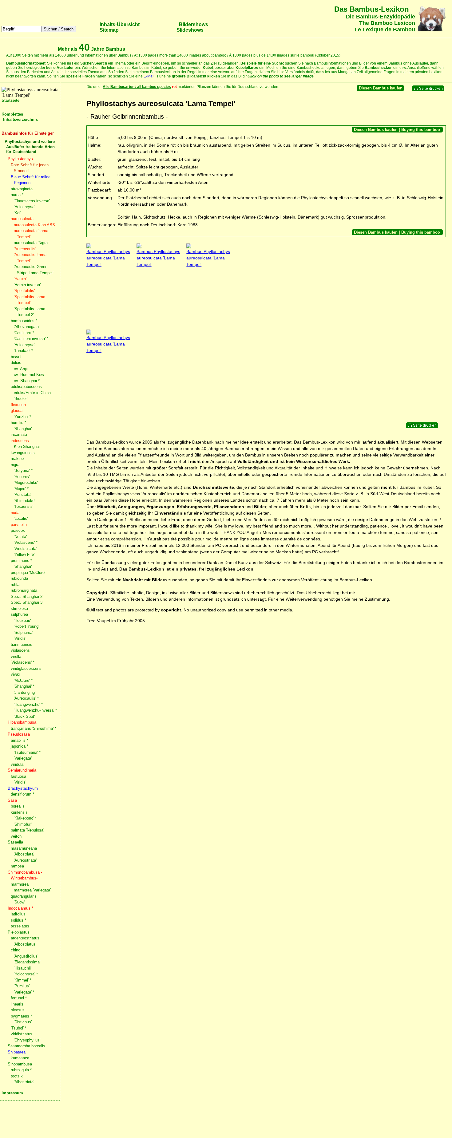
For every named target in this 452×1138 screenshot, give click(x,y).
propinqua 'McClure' (28, 572)
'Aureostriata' (25, 860)
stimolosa (19, 608)
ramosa (17, 866)
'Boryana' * (23, 470)
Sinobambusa (20, 1064)
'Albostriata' (24, 854)
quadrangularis (24, 896)
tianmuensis (21, 644)
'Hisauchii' (22, 968)
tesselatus (20, 926)
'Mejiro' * (21, 488)
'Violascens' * (26, 542)
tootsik (17, 1076)
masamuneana (24, 848)
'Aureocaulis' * (26, 698)
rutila (15, 584)
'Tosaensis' (23, 506)
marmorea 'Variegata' (32, 890)
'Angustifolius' (26, 956)
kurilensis (19, 812)
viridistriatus (21, 1034)
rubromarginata (24, 590)
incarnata (19, 434)
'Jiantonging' (24, 692)
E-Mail (149, 76)
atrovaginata (22, 189)
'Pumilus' (22, 986)
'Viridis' (20, 638)
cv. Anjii (21, 368)
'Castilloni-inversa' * (31, 338)
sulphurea (19, 614)
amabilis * (19, 740)
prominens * (21, 560)
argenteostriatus (25, 938)
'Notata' (20, 536)
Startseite (10, 100)
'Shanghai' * (24, 686)
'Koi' (17, 213)
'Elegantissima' (27, 962)
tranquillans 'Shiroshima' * (33, 728)
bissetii (17, 356)
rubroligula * (21, 1070)
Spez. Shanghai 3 (26, 602)
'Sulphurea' (23, 632)
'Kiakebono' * (25, 818)
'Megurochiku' (26, 482)
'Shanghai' (23, 428)
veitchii (17, 836)
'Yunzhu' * (22, 416)
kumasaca (20, 1058)
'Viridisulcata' (25, 548)
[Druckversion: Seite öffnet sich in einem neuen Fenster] (428, 90)
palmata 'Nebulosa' (27, 830)
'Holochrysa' (24, 206)
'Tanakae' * (23, 350)
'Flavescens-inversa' (32, 201)
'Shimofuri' (23, 824)
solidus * (18, 920)
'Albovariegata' (26, 326)
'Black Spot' (24, 716)
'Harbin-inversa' (27, 285)
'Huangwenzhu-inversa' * (35, 710)
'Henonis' (22, 476)
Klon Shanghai (27, 446)
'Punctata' (22, 494)
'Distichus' (23, 1022)
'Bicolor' (20, 398)
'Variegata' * (24, 992)
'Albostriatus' (25, 944)
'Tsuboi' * (18, 1028)
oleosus (18, 1010)
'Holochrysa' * (26, 974)
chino (15, 950)
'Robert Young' (26, 626)
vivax (15, 674)
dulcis (16, 362)
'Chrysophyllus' (27, 1040)
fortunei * (19, 998)
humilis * (18, 422)
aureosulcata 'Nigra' (31, 242)
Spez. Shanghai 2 (26, 596)
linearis (17, 1004)
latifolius (18, 914)
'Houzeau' (22, 620)
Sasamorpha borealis (26, 1046)
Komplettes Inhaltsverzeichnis (20, 117)
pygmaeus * (21, 1016)
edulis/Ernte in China (32, 392)
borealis (18, 806)
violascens (20, 650)
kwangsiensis (23, 452)
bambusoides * (24, 320)
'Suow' (19, 902)
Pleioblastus (19, 932)
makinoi (18, 458)
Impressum (12, 1093)
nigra (15, 464)
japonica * (19, 746)
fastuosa (18, 776)
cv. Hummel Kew (29, 374)
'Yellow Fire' (24, 554)
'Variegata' (23, 758)
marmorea (20, 884)
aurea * (17, 194)
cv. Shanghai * (27, 380)
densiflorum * (22, 794)
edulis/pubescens (26, 386)
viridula (17, 764)
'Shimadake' (24, 500)
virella (16, 656)
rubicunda (19, 578)
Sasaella (15, 842)
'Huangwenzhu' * (28, 704)
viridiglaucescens (26, 668)
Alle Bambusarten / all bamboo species (137, 87)
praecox (18, 530)
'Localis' (21, 518)
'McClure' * (23, 680)
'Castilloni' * (24, 332)
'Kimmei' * (22, 980)
